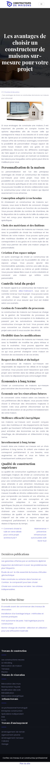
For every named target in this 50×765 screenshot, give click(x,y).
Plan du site (25, 763)
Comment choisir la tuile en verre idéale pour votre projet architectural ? (12, 533)
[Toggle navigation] (41, 4)
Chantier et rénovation (11, 92)
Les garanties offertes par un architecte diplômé (23, 561)
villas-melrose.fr (26, 291)
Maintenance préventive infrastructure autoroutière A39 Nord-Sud (38, 534)
